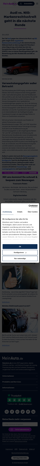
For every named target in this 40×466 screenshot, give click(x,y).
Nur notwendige (20, 258)
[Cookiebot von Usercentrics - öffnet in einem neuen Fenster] (29, 206)
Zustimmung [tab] (7, 212)
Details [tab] (19, 212)
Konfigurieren (19, 252)
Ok (20, 246)
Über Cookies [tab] (33, 212)
